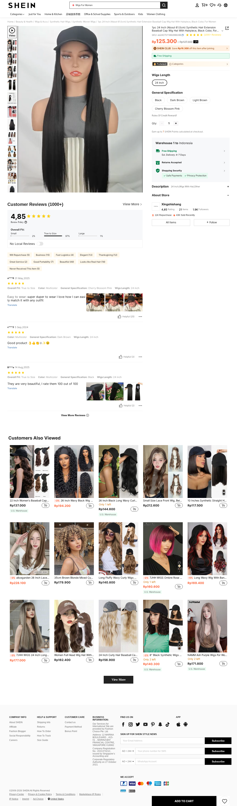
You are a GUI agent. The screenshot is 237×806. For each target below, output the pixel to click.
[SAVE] (225, 801)
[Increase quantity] (175, 123)
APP (178, 717)
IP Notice (13, 799)
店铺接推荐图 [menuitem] (73, 14)
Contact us (70, 722)
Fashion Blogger (17, 731)
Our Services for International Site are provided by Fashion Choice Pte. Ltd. (103, 728)
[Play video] (80, 109)
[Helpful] (119, 316)
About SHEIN (16, 722)
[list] (146, 724)
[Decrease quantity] (161, 123)
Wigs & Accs (41, 21)
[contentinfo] (175, 783)
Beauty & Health (24, 21)
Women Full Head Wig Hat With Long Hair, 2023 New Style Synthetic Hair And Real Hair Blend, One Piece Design (74, 655)
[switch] (40, 244)
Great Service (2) (18, 261)
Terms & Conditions (65, 794)
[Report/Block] (140, 316)
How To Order (44, 731)
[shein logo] (21, 5)
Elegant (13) (86, 255)
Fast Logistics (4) (65, 255)
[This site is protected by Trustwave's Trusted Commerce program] (123, 790)
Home (10, 21)
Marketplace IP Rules (90, 794)
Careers (13, 740)
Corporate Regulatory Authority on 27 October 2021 (104, 762)
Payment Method (73, 727)
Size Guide (42, 740)
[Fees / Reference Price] (178, 42)
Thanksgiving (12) (108, 255)
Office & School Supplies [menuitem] (97, 14)
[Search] (164, 5)
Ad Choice (38, 799)
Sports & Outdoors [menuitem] (124, 14)
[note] (19, 511)
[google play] (185, 726)
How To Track (44, 735)
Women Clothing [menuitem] (156, 14)
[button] (219, 5)
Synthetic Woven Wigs (84, 21)
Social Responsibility (19, 735)
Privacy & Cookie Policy (40, 794)
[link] (204, 5)
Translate (12, 305)
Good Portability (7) (44, 261)
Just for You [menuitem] (35, 14)
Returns (41, 727)
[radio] (159, 83)
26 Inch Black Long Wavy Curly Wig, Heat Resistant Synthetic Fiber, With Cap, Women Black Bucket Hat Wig (118, 500)
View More (119, 679)
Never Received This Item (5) (25, 268)
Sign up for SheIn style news (138, 734)
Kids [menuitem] (140, 14)
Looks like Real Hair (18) (92, 261)
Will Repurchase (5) (20, 255)
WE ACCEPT (127, 777)
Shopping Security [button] (172, 170)
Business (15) (43, 255)
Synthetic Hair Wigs (60, 21)
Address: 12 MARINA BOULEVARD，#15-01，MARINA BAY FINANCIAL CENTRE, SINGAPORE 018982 (104, 739)
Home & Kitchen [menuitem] (53, 14)
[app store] (178, 726)
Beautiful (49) (67, 261)
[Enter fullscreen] (138, 189)
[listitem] (29, 481)
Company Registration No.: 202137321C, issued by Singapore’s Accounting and (104, 752)
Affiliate (13, 727)
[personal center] (197, 5)
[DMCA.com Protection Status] (132, 790)
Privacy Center (16, 794)
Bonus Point (71, 731)
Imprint (25, 799)
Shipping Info (43, 722)
